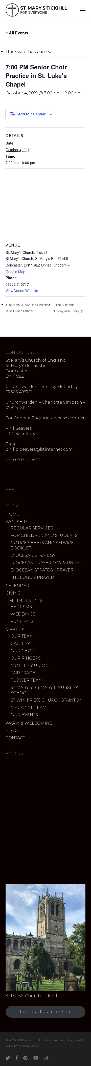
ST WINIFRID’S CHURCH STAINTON (46, 700)
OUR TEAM (22, 636)
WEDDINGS (23, 614)
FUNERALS (22, 621)
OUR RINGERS (26, 658)
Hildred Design (29, 1046)
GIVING (13, 593)
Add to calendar (32, 113)
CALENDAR (17, 585)
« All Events (17, 33)
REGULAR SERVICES (32, 528)
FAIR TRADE (23, 672)
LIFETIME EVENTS (24, 600)
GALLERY (20, 643)
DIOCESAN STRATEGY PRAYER (42, 570)
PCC (10, 490)
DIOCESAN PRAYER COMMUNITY (45, 562)
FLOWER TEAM (26, 680)
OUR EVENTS (24, 714)
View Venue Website (22, 290)
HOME (12, 514)
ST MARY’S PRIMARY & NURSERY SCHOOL (44, 690)
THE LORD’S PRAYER (32, 577)
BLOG (12, 730)
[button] (82, 10)
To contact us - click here (45, 1011)
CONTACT (15, 737)
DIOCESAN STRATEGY (33, 555)
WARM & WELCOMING (29, 723)
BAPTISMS (21, 606)
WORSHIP (16, 521)
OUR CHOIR (23, 650)
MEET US (15, 629)
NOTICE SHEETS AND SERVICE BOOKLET (42, 545)
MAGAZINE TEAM (29, 707)
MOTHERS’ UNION (30, 665)
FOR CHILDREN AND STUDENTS (44, 535)
